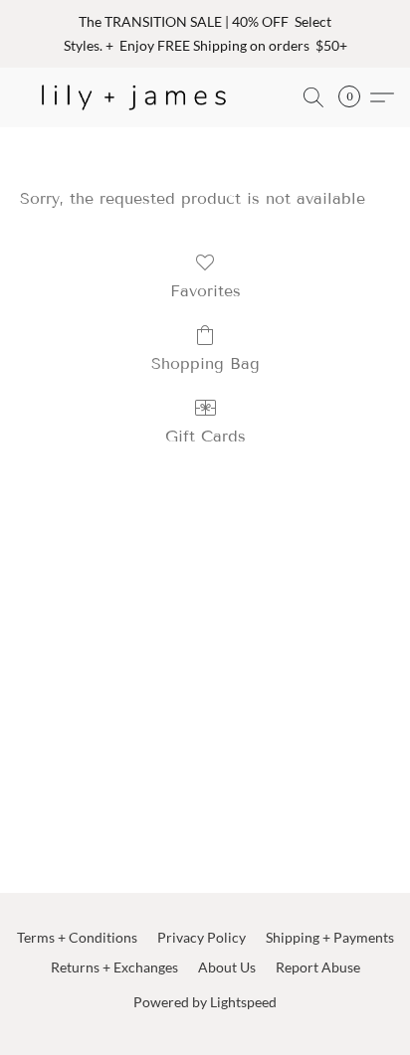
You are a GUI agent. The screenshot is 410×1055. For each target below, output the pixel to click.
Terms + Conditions (77, 937)
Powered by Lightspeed (205, 1001)
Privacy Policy (201, 937)
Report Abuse (318, 967)
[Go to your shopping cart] (355, 97)
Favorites (205, 290)
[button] (140, 97)
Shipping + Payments (330, 937)
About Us (227, 967)
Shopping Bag (205, 363)
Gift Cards (205, 436)
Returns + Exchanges (114, 967)
